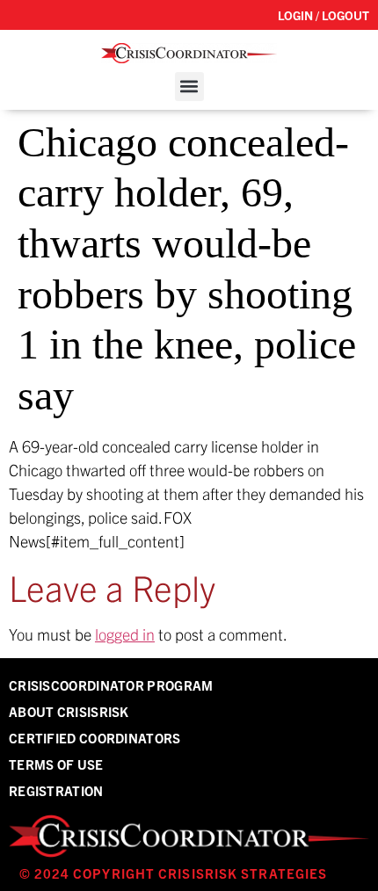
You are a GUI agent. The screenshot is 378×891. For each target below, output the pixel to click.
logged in (125, 634)
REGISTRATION (56, 790)
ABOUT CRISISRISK (69, 711)
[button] (189, 86)
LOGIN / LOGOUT (323, 15)
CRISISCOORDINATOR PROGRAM (111, 685)
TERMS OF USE (56, 764)
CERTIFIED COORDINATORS (95, 737)
